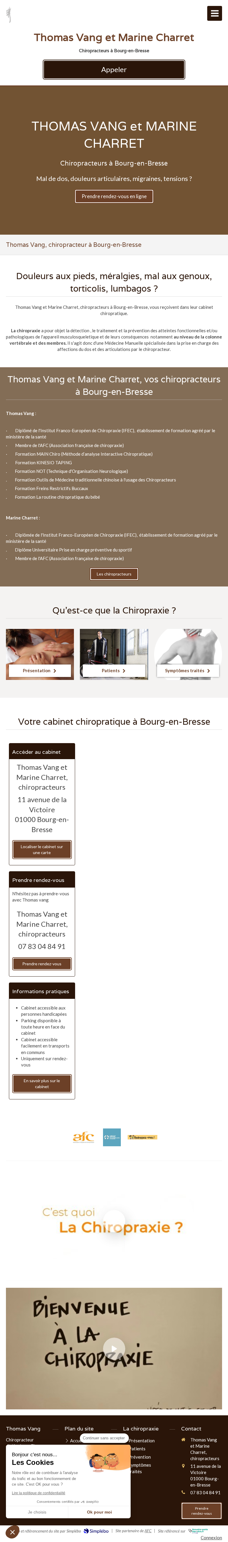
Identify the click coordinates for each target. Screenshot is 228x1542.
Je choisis (37, 1512)
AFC (148, 1530)
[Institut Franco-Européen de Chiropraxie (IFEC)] (112, 1137)
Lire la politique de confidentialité (38, 1493)
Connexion (211, 1537)
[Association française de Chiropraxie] (83, 1137)
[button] (12, 1532)
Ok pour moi (99, 1512)
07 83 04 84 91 (42, 946)
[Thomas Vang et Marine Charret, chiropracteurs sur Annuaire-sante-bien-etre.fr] (198, 1531)
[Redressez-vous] (142, 1137)
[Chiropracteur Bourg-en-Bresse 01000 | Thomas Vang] (8, 15)
